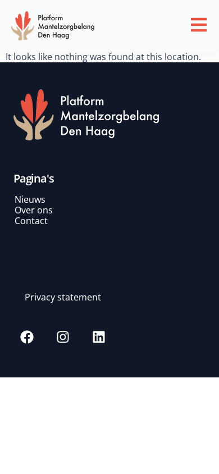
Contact (31, 221)
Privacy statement (63, 297)
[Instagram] (62, 336)
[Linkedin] (98, 336)
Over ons (34, 210)
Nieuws (30, 199)
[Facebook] (26, 336)
